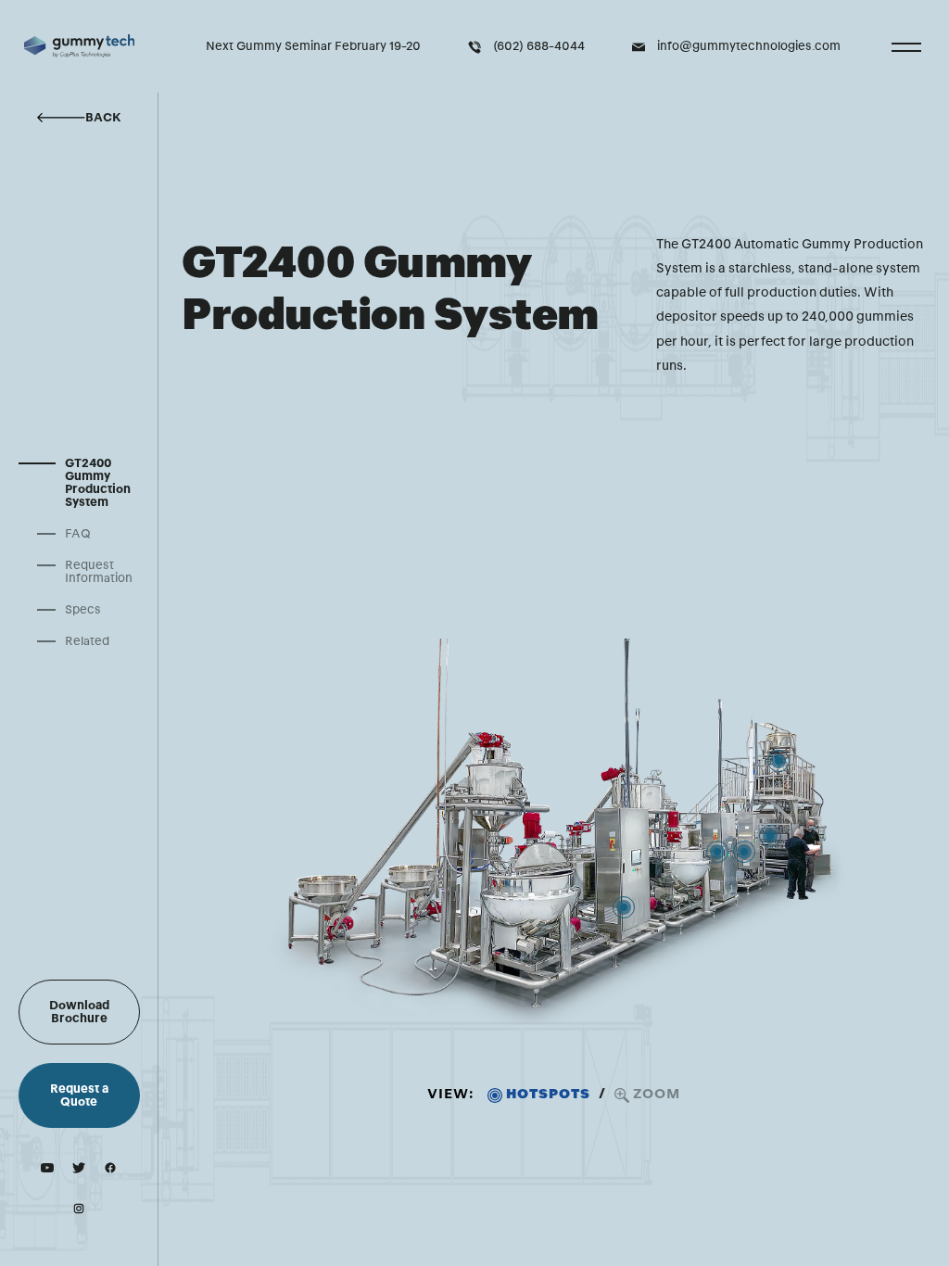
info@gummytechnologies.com (749, 46)
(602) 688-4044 (539, 46)
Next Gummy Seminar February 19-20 (313, 46)
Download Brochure (79, 1012)
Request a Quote (79, 1095)
